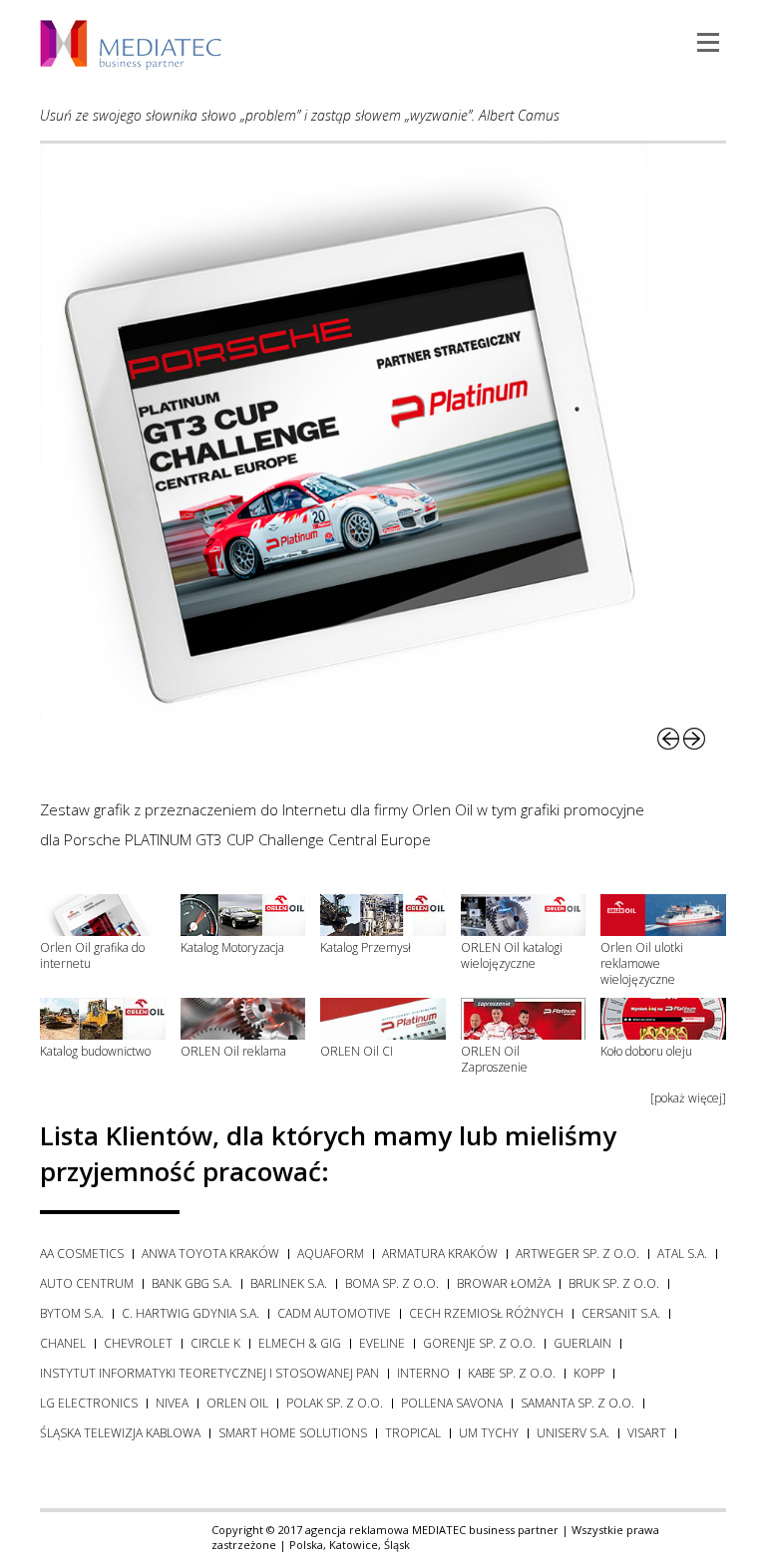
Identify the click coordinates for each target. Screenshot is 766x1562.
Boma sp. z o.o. (392, 1283)
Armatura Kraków (440, 1253)
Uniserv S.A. (573, 1432)
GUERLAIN (582, 1343)
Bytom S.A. (72, 1313)
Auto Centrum (87, 1283)
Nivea (172, 1403)
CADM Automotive (334, 1313)
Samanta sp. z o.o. (577, 1403)
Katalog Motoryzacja (232, 947)
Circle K (215, 1343)
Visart (646, 1432)
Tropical (413, 1432)
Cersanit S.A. (620, 1313)
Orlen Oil (237, 1403)
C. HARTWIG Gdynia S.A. (190, 1313)
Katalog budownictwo (95, 1051)
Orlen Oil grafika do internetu (92, 955)
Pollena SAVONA (452, 1403)
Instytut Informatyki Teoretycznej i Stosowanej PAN (209, 1373)
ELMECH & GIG (299, 1343)
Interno (423, 1373)
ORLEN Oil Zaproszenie (494, 1059)
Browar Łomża (504, 1283)
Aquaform (330, 1253)
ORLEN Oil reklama (233, 1051)
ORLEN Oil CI (356, 1051)
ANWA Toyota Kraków (210, 1253)
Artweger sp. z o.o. (577, 1253)
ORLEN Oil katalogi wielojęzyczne (512, 955)
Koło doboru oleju (646, 1051)
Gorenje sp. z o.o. (479, 1343)
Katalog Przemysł (365, 947)
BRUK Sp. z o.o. (614, 1283)
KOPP (589, 1373)
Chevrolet (138, 1343)
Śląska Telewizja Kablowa (120, 1432)
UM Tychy (489, 1432)
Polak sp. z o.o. (334, 1403)
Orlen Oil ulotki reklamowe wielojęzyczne (641, 963)
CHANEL (63, 1343)
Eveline (382, 1343)
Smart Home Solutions (292, 1432)
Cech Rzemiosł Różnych (486, 1313)
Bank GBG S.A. (192, 1283)
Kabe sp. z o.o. (512, 1373)
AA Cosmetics (82, 1253)
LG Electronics (89, 1403)
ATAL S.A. (682, 1253)
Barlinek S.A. (288, 1283)
